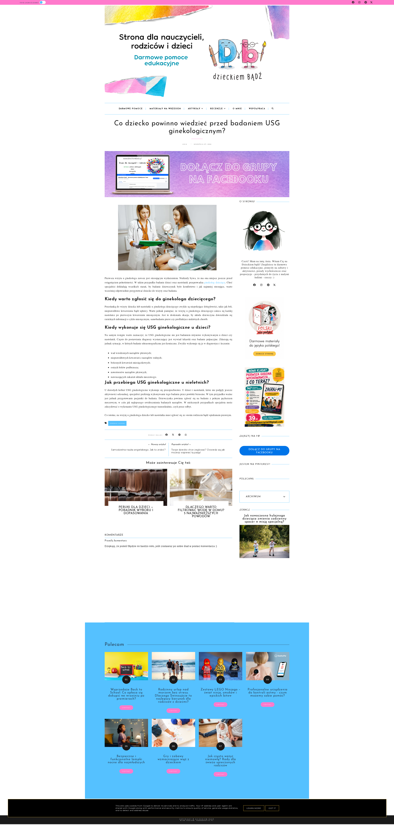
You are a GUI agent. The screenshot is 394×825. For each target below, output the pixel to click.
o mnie (237, 109)
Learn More (254, 808)
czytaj (126, 707)
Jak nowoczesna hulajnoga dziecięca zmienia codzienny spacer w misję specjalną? (264, 518)
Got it (272, 808)
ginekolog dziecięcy (214, 282)
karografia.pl (205, 820)
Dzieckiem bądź (204, 819)
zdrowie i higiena (117, 423)
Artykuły (194, 109)
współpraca (257, 109)
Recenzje (217, 109)
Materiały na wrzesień (165, 109)
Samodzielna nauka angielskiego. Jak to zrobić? (138, 449)
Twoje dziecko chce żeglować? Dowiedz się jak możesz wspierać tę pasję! (198, 451)
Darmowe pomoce (131, 109)
